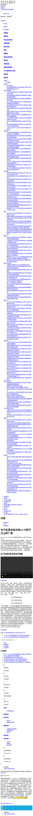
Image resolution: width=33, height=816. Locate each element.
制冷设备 (7, 46)
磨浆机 (6, 53)
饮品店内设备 (8, 40)
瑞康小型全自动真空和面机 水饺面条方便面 (18, 423)
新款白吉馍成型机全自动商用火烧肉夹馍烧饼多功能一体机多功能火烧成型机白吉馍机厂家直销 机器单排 (19, 223)
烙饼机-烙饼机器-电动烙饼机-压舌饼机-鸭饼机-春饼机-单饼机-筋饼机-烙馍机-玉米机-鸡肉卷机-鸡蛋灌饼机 (19, 218)
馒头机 (6, 60)
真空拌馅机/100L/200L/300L (14, 463)
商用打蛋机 (10, 85)
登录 (5, 13)
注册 (7, 13)
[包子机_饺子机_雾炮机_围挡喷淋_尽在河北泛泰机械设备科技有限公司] (16, 9)
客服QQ (3, 7)
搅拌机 (6, 36)
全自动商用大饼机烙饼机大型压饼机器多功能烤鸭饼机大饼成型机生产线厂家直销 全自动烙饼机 (19, 232)
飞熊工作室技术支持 (18, 798)
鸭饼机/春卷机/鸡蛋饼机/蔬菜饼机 (16, 397)
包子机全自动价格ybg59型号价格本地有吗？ (16, 659)
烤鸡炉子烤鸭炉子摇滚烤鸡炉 (15, 395)
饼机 (5, 50)
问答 (5, 524)
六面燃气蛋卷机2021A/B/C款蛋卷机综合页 (18, 264)
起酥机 (6, 33)
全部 (5, 514)
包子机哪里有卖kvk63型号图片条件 (13, 657)
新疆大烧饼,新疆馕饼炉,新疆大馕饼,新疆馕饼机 (19, 229)
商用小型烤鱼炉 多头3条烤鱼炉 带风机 (17, 387)
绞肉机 (6, 77)
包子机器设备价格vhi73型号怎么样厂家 (14, 632)
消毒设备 (7, 43)
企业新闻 (6, 647)
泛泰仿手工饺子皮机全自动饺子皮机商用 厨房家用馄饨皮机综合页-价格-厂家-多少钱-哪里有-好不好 (19, 411)
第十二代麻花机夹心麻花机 (14, 282)
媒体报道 (6, 644)
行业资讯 (6, 525)
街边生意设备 (8, 57)
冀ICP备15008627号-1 (6, 803)
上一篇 (17, 635)
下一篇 (16, 637)
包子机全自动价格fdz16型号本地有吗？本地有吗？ (17, 662)
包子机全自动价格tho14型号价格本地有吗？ (15, 660)
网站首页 (6, 496)
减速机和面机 (10, 440)
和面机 (6, 74)
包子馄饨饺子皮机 (9, 70)
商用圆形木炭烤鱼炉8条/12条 (14, 385)
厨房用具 (7, 64)
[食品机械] (4, 580)
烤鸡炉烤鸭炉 (8, 67)
